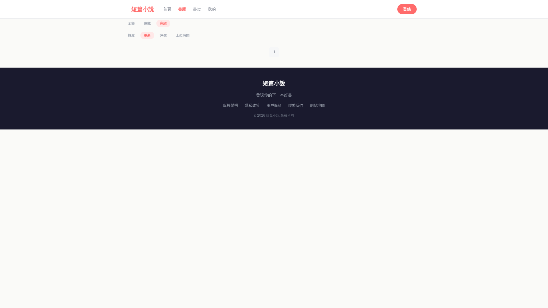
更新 (147, 35)
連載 (147, 23)
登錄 (407, 9)
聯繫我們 (295, 105)
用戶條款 (274, 105)
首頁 (167, 9)
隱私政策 (252, 105)
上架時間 (183, 35)
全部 (131, 23)
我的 (212, 9)
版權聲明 (230, 105)
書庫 (182, 9)
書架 (197, 9)
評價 (163, 35)
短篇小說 (142, 9)
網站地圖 (317, 105)
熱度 (131, 35)
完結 (163, 23)
